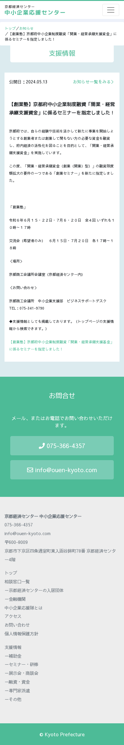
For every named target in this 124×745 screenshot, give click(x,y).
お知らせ (26, 28)
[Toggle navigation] (110, 10)
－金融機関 (15, 599)
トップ (10, 28)
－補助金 (13, 656)
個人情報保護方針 (21, 634)
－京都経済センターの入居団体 (34, 590)
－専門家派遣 (17, 690)
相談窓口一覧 (17, 581)
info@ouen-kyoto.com (65, 470)
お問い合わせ (17, 625)
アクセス (13, 616)
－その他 (13, 699)
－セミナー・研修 (21, 664)
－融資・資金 (17, 682)
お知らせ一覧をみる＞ (94, 82)
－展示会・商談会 (21, 673)
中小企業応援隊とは (23, 608)
